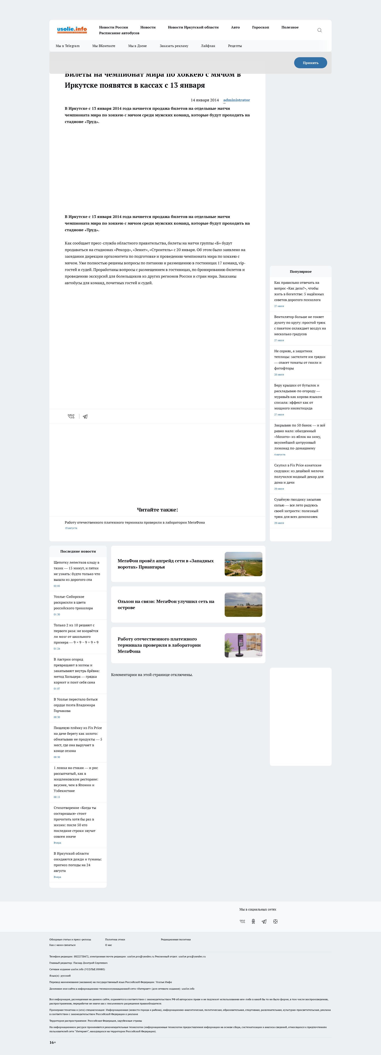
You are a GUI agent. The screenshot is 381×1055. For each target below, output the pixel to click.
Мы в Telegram (68, 46)
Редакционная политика (176, 939)
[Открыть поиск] (319, 30)
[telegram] (86, 416)
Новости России (113, 27)
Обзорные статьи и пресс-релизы (70, 939)
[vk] (71, 416)
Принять (311, 63)
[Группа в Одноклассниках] (253, 921)
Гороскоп (260, 27)
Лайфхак (208, 46)
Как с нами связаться (62, 945)
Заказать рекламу (174, 46)
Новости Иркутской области (193, 27)
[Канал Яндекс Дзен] (275, 921)
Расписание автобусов (119, 33)
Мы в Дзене (137, 46)
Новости (148, 27)
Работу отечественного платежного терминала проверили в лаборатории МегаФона (135, 525)
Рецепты (235, 46)
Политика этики (115, 939)
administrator (236, 99)
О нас (108, 945)
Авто (235, 27)
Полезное (290, 27)
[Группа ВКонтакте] (242, 921)
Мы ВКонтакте (104, 46)
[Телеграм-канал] (264, 921)
